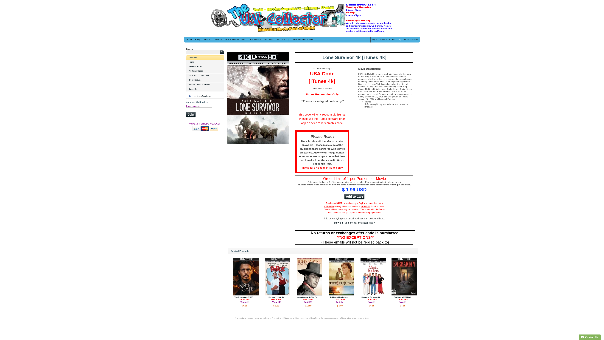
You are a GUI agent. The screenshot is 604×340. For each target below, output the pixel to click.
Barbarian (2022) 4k (402, 299)
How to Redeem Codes (235, 39)
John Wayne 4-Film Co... (308, 299)
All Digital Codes (196, 71)
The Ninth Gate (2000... (244, 299)
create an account (387, 39)
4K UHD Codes (195, 80)
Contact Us (591, 337)
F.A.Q (197, 39)
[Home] (302, 32)
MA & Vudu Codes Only (199, 75)
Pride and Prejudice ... (340, 299)
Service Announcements (302, 39)
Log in (375, 39)
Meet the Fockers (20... (371, 299)
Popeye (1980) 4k (276, 299)
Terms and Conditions (212, 39)
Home (189, 39)
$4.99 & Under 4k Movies (199, 84)
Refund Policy (283, 39)
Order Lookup (255, 39)
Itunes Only (193, 89)
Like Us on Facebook (202, 96)
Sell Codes (269, 39)
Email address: (193, 106)
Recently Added (195, 66)
